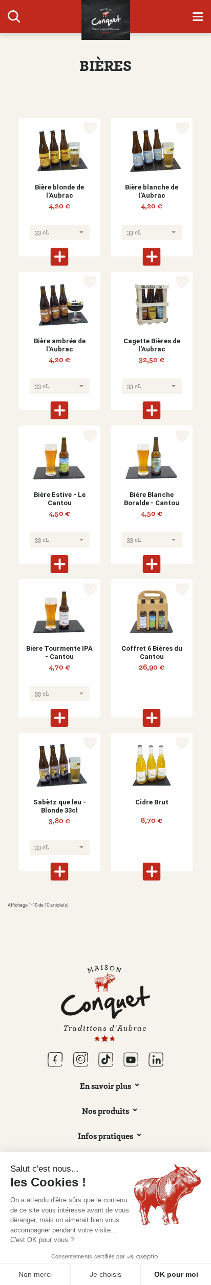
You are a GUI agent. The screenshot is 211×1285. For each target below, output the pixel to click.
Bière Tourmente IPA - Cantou (59, 652)
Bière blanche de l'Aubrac (151, 191)
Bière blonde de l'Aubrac (59, 191)
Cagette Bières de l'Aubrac (151, 345)
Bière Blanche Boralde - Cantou (151, 499)
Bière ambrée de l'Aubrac (60, 345)
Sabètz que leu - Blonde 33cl (59, 806)
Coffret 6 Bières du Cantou (151, 652)
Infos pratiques (105, 1136)
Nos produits (105, 1111)
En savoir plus (105, 1086)
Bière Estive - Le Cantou (60, 499)
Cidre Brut (151, 802)
